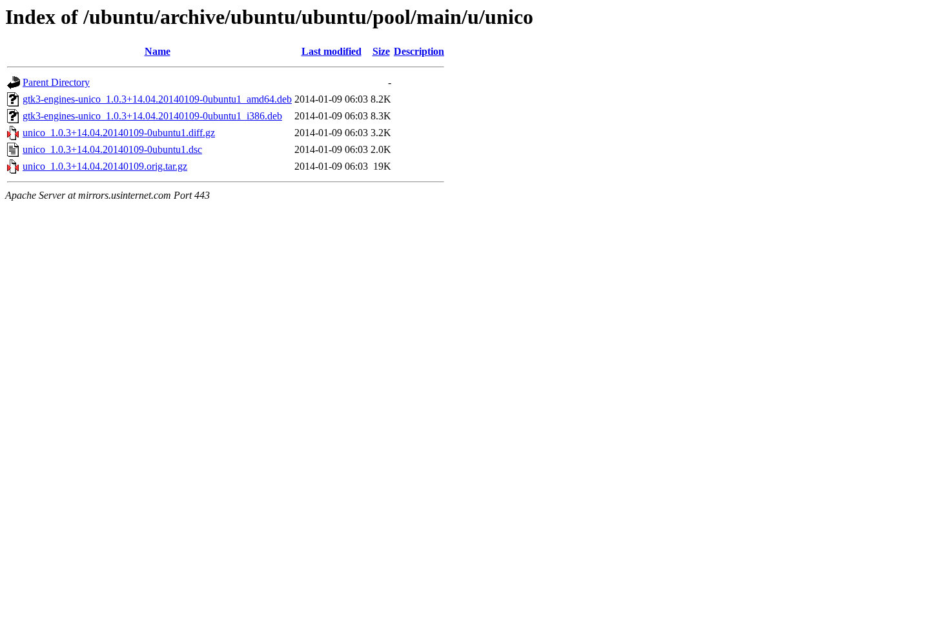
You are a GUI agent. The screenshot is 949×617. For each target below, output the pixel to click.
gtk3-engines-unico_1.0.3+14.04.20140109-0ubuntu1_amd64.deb (157, 99)
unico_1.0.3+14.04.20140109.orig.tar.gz (105, 166)
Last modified (331, 51)
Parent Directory (56, 82)
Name (157, 51)
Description (419, 51)
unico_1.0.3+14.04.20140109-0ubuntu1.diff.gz (119, 132)
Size (381, 51)
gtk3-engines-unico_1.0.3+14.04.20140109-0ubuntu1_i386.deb (152, 115)
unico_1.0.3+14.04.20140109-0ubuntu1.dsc (112, 149)
